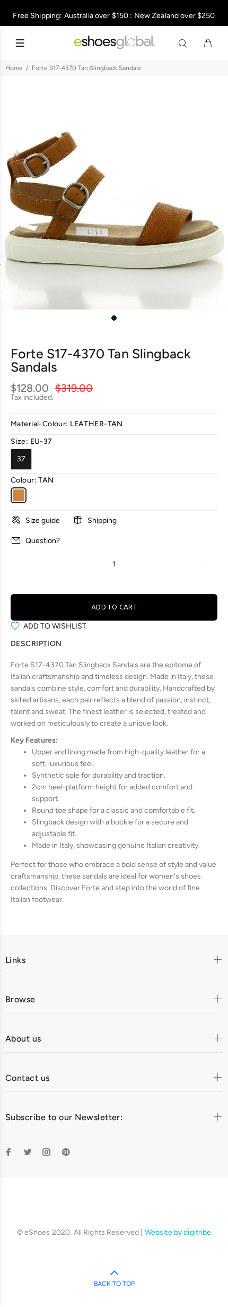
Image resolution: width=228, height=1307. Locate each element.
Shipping (102, 520)
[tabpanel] (114, 195)
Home (14, 68)
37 (21, 458)
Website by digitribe (178, 1232)
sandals (23, 688)
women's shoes (175, 876)
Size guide (42, 520)
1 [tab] (114, 318)
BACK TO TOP (114, 1283)
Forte (91, 887)
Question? (42, 540)
